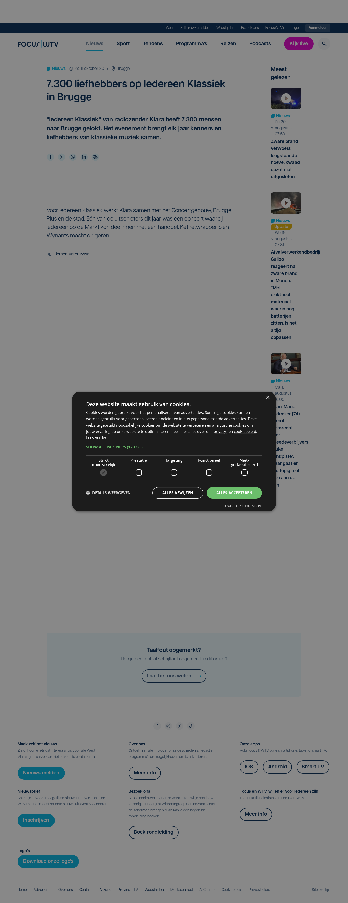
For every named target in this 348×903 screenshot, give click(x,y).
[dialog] (174, 451)
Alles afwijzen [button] (177, 492)
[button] (174, 447)
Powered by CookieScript (242, 506)
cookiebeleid (245, 431)
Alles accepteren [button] (234, 492)
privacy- (220, 431)
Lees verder (96, 437)
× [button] (268, 398)
